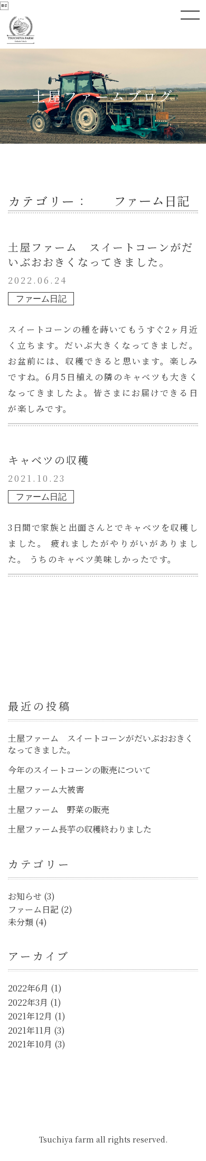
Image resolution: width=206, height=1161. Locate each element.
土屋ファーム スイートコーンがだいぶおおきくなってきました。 (100, 254)
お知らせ (25, 896)
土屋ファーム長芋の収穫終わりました (80, 829)
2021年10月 (30, 1044)
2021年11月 (30, 1030)
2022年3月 (28, 1002)
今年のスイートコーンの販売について (79, 770)
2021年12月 (30, 1016)
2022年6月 (28, 988)
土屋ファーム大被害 (46, 789)
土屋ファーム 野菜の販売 (58, 809)
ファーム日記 (41, 298)
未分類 (20, 922)
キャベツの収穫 (48, 459)
